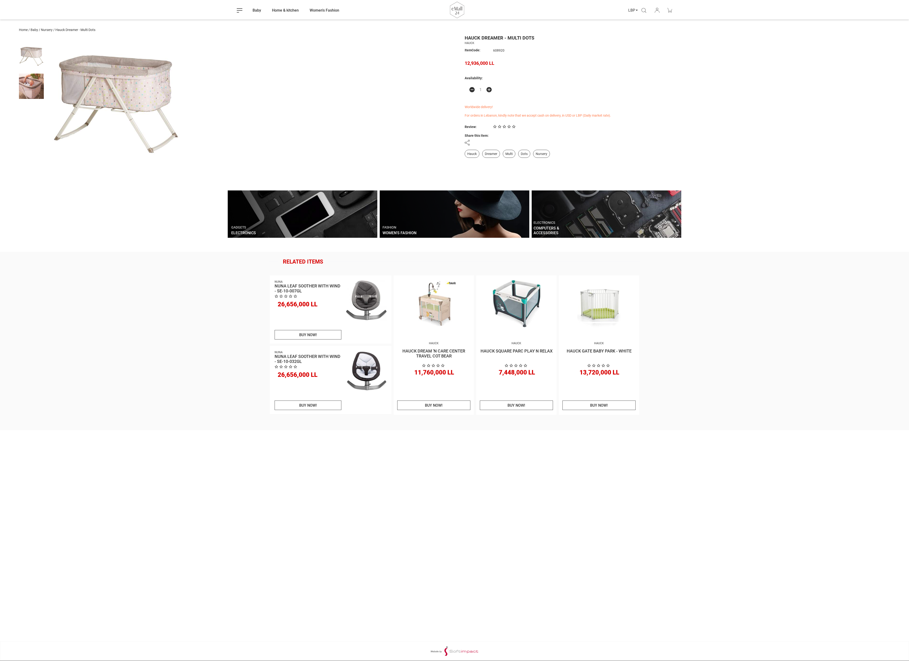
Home (23, 30)
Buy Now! (308, 335)
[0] (434, 365)
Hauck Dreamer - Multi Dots (75, 30)
